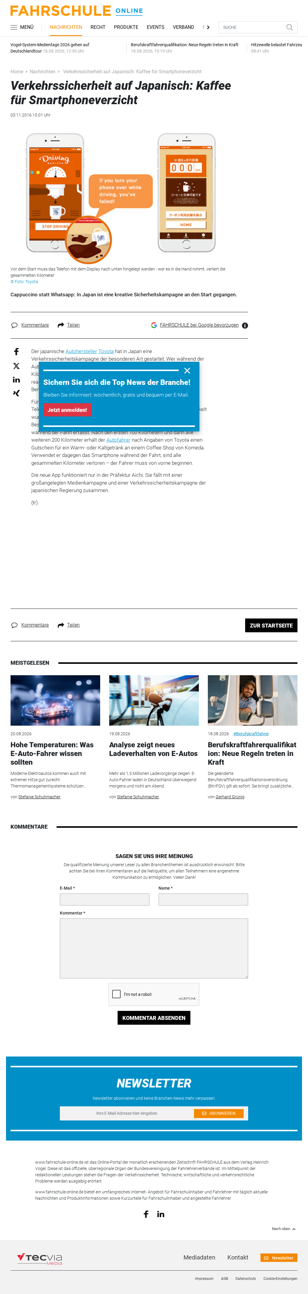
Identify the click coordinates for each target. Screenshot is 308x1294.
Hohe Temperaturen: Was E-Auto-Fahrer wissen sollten (52, 753)
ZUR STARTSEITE (271, 625)
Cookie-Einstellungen (280, 1279)
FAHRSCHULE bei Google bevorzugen (199, 325)
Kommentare (35, 325)
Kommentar (71, 913)
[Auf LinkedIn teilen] (16, 379)
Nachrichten (66, 27)
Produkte (126, 27)
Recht (98, 27)
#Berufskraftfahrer (251, 733)
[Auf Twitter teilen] (16, 365)
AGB (224, 1279)
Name (164, 888)
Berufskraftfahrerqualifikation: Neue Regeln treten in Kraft (252, 753)
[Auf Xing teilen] (16, 393)
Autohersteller (81, 351)
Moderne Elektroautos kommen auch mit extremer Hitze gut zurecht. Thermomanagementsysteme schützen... (48, 779)
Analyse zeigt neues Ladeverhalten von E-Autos (153, 749)
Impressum (204, 1279)
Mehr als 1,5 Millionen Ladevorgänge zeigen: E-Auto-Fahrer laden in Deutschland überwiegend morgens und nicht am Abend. (152, 779)
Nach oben (281, 1229)
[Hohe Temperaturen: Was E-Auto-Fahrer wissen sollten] (55, 700)
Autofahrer (118, 440)
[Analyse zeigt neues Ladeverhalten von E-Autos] (154, 700)
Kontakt (237, 1257)
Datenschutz (246, 1279)
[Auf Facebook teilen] (16, 351)
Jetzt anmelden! (67, 410)
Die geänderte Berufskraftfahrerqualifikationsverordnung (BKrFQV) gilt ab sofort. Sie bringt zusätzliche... (251, 779)
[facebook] (146, 1213)
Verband (183, 27)
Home (17, 71)
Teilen (73, 325)
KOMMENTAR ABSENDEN (154, 1018)
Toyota (106, 351)
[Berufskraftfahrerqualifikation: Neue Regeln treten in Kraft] (252, 700)
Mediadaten (199, 1257)
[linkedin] (160, 1213)
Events (156, 27)
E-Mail (66, 888)
